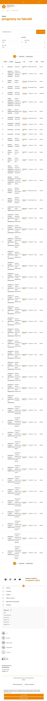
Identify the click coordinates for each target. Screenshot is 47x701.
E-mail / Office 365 (7, 615)
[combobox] (23, 32)
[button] (8, 2)
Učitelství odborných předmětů (10, 190)
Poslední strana (29, 56)
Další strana (21, 56)
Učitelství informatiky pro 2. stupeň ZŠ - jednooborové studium (11, 180)
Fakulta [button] (8, 588)
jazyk (42, 61)
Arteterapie (10, 66)
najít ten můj (42, 31)
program (11, 61)
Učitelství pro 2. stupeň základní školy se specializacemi (11, 218)
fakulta (5, 61)
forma (31, 61)
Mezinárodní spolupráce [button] (12, 601)
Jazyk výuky (4, 45)
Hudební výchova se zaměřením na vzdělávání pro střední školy (11, 102)
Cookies (23, 679)
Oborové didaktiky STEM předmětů (11, 111)
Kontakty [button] (8, 605)
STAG (5, 612)
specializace (18, 62)
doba (37, 61)
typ (24, 61)
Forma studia (26, 40)
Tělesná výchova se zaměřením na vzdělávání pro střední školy (11, 169)
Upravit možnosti (7, 692)
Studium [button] (8, 594)
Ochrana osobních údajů (17, 684)
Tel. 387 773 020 (5, 669)
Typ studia (4, 40)
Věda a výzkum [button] (10, 598)
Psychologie (10, 129)
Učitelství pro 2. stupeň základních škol (11, 410)
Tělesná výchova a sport (10, 152)
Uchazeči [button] (8, 591)
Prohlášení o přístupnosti (29, 684)
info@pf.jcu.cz (5, 671)
